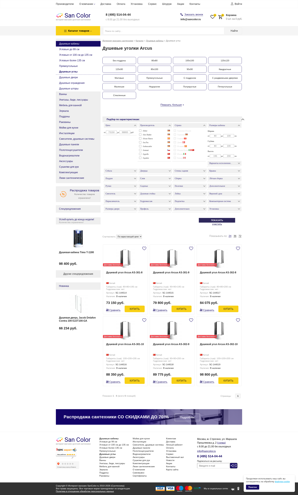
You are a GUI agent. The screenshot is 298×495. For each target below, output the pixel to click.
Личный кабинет (174, 444)
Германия (181, 135)
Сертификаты (140, 476)
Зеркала (64, 111)
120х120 (225, 60)
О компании (86, 4)
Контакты (195, 4)
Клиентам (171, 438)
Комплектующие (68, 172)
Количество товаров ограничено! (84, 194)
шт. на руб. (232, 17)
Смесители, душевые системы (76, 139)
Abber (145, 131)
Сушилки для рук (69, 166)
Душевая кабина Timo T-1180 (76, 252)
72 (240, 236)
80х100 (154, 69)
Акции (180, 4)
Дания (180, 142)
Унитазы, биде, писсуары (73, 99)
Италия (180, 154)
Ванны (63, 94)
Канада (180, 158)
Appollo (146, 154)
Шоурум (167, 4)
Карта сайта (172, 469)
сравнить (114, 310)
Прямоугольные (68, 66)
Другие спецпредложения (78, 274)
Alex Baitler (147, 135)
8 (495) (118, 14)
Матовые (119, 78)
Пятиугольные (225, 86)
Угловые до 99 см (69, 49)
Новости (170, 460)
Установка (136, 4)
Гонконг (180, 139)
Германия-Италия (184, 131)
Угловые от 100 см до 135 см (75, 55)
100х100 (189, 60)
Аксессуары (66, 161)
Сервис (152, 4)
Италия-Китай (183, 150)
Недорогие (154, 86)
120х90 (119, 69)
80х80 (154, 60)
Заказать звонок (193, 14)
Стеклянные (119, 95)
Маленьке (119, 86)
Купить (135, 309)
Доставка (105, 4)
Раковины (65, 122)
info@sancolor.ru (191, 19)
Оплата (121, 4)
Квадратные (225, 69)
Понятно (252, 487)
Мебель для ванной (70, 105)
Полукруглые (189, 86)
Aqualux (146, 158)
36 (235, 236)
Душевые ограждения (72, 83)
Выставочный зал (175, 457)
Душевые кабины (69, 43)
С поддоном (190, 78)
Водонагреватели (69, 155)
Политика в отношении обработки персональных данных (85, 491)
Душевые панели (69, 144)
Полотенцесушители (71, 150)
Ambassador (147, 146)
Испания (180, 146)
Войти (238, 3)
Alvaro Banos (148, 139)
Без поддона (119, 60)
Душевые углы (68, 71)
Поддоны (64, 116)
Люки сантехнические (71, 178)
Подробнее (187, 417)
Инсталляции (66, 133)
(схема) (221, 442)
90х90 (190, 69)
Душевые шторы (69, 88)
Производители (65, 4)
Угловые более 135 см (72, 60)
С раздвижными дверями (225, 78)
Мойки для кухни (68, 127)
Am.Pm (145, 142)
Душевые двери (68, 77)
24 (230, 236)
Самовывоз (138, 472)
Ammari (146, 150)
